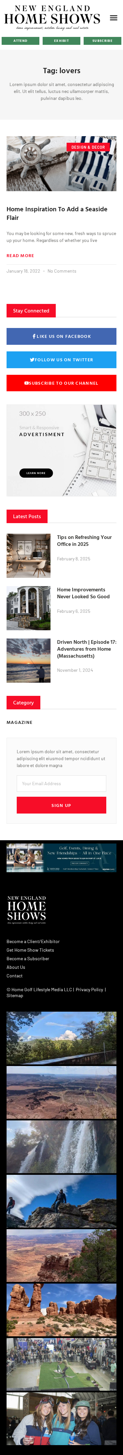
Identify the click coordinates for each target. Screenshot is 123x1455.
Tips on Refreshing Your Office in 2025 (84, 540)
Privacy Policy (89, 989)
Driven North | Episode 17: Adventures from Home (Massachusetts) (86, 649)
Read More (20, 255)
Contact (15, 975)
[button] (113, 17)
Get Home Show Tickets (30, 950)
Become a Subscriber (28, 958)
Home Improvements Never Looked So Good (83, 592)
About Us (16, 967)
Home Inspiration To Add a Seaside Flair (57, 213)
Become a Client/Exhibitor (33, 941)
